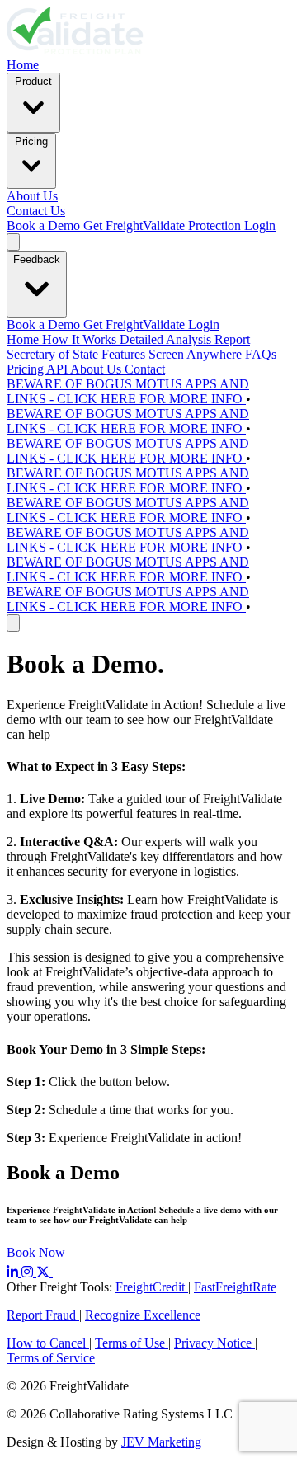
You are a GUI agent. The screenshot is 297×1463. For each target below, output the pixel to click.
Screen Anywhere (196, 354)
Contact (145, 369)
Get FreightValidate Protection (163, 226)
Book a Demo (45, 226)
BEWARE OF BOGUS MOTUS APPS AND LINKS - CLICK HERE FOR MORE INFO (128, 391)
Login (260, 226)
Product (33, 81)
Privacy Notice (214, 1343)
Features (124, 354)
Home (23, 65)
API (58, 369)
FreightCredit (152, 1287)
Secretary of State (54, 354)
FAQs (260, 354)
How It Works (81, 339)
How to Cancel (48, 1343)
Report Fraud (43, 1315)
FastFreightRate (235, 1287)
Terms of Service (51, 1358)
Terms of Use (131, 1343)
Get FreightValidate (135, 325)
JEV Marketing (161, 1442)
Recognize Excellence (142, 1315)
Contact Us (36, 211)
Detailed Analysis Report (185, 339)
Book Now (36, 1252)
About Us (32, 196)
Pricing (31, 141)
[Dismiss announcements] (13, 623)
